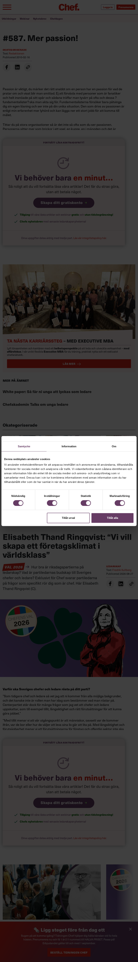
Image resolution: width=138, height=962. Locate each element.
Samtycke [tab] (24, 446)
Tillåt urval (68, 517)
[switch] (52, 503)
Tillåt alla (112, 517)
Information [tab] (69, 446)
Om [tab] (114, 446)
